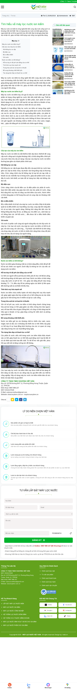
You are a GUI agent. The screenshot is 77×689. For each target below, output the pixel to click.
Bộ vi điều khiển (8, 54)
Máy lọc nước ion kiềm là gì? (11, 44)
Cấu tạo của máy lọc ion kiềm (11, 47)
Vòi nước (6, 57)
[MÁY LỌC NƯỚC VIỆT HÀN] (38, 7)
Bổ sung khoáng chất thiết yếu (12, 70)
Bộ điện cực (7, 52)
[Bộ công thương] (49, 591)
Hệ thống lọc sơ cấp (9, 49)
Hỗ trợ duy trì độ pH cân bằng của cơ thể (16, 62)
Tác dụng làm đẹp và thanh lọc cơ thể (15, 73)
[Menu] (2, 7)
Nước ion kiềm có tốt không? (11, 60)
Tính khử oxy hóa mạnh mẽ (12, 65)
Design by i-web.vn (61, 634)
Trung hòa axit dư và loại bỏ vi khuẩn (14, 68)
